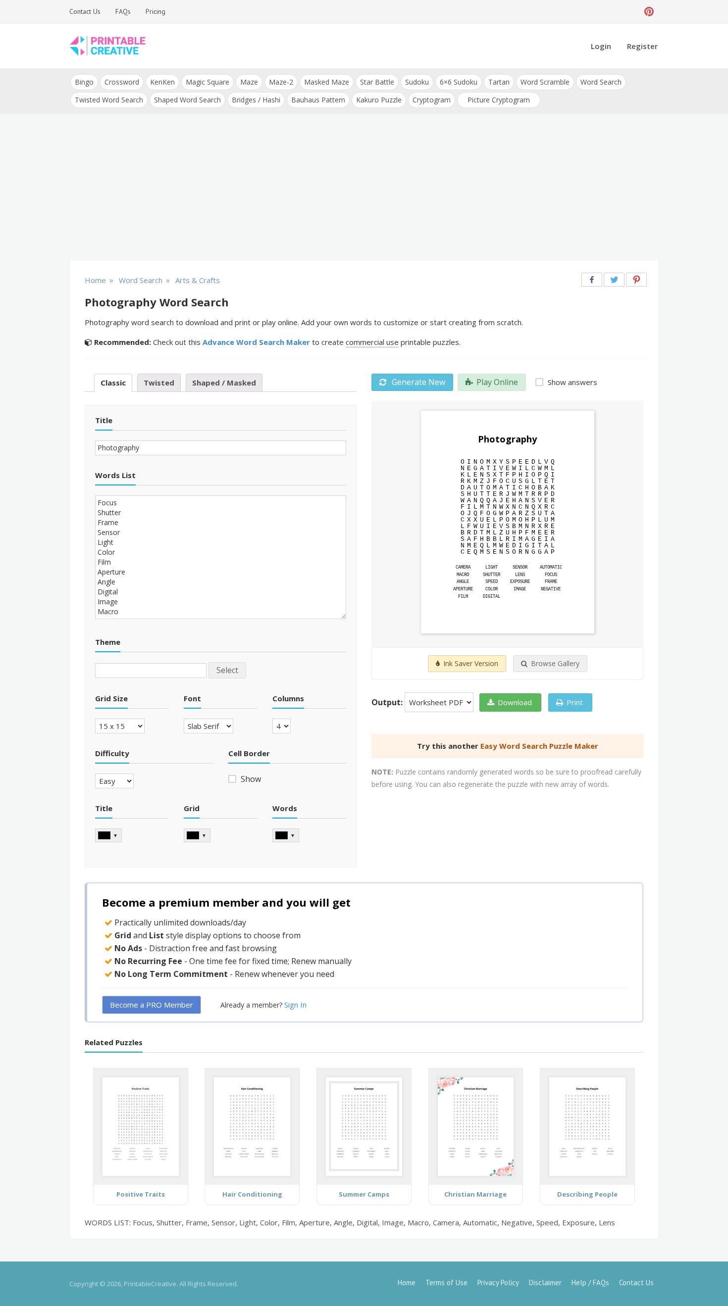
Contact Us (85, 11)
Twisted (159, 382)
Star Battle (377, 82)
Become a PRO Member (151, 1005)
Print (575, 702)
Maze (249, 82)
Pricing (155, 11)
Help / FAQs (590, 1282)
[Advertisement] (364, 188)
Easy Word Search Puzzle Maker (539, 746)
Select (227, 670)
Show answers (571, 382)
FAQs (123, 11)
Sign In (295, 1005)
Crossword (121, 82)
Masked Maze (326, 82)
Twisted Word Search (109, 99)
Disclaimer (545, 1282)
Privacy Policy (498, 1282)
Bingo (84, 82)
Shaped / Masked (224, 382)
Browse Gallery (555, 663)
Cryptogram (432, 99)
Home (407, 1282)
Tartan (499, 82)
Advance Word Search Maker (256, 342)
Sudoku (417, 82)
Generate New (417, 382)
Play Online (497, 382)
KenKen (162, 82)
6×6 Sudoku (458, 82)
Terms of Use (446, 1282)
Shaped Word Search (187, 99)
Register (642, 46)
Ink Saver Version (470, 663)
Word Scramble (545, 82)
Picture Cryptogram (499, 99)
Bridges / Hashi (256, 99)
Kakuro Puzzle (379, 99)
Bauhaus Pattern (318, 99)
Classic (113, 382)
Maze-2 (281, 82)
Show (250, 779)
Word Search (601, 82)
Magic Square (207, 82)
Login (601, 46)
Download (515, 702)
